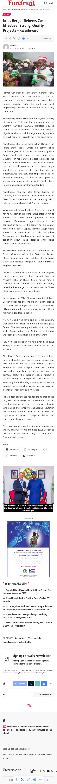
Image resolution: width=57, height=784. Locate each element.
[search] (46, 3)
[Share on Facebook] (10, 38)
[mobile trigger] (5, 3)
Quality (27, 642)
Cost (24, 638)
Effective (32, 638)
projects (19, 642)
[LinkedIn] (56, 771)
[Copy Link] (19, 38)
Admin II (13, 45)
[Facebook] (40, 771)
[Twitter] (44, 771)
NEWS (6, 14)
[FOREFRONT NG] (21, 3)
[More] (28, 38)
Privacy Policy (18, 673)
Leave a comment (44, 695)
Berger (17, 638)
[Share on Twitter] (14, 38)
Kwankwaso (8, 642)
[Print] (23, 38)
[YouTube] (48, 771)
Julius (40, 638)
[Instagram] (52, 771)
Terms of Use (28, 670)
